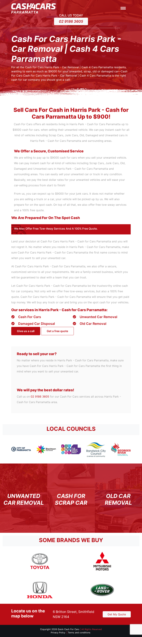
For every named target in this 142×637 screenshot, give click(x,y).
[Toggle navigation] (123, 8)
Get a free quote (57, 331)
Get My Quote (117, 614)
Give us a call (25, 331)
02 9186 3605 (71, 21)
